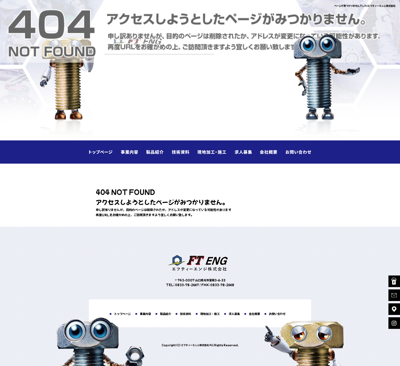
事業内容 (130, 152)
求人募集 (242, 152)
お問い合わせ (297, 152)
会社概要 (269, 152)
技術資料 (186, 152)
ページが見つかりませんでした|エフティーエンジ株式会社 (364, 5)
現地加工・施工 (214, 152)
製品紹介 (158, 152)
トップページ (103, 152)
